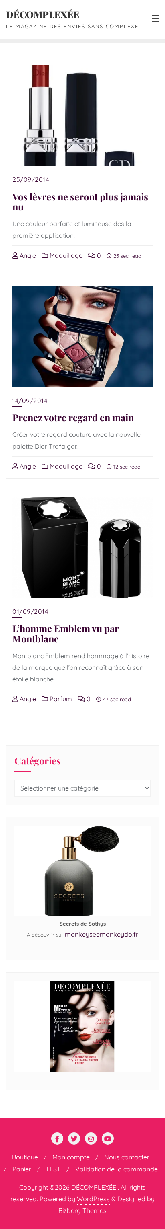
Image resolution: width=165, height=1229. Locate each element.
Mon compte (71, 1157)
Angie (27, 255)
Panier (21, 1169)
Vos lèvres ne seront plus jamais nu (80, 201)
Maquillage (65, 255)
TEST (53, 1169)
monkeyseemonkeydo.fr (101, 934)
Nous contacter (126, 1157)
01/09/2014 (30, 611)
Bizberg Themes (82, 1210)
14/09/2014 (29, 401)
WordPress (93, 1199)
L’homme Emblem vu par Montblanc (65, 633)
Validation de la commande (116, 1169)
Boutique (25, 1157)
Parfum (60, 699)
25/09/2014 (30, 179)
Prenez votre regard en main (73, 417)
